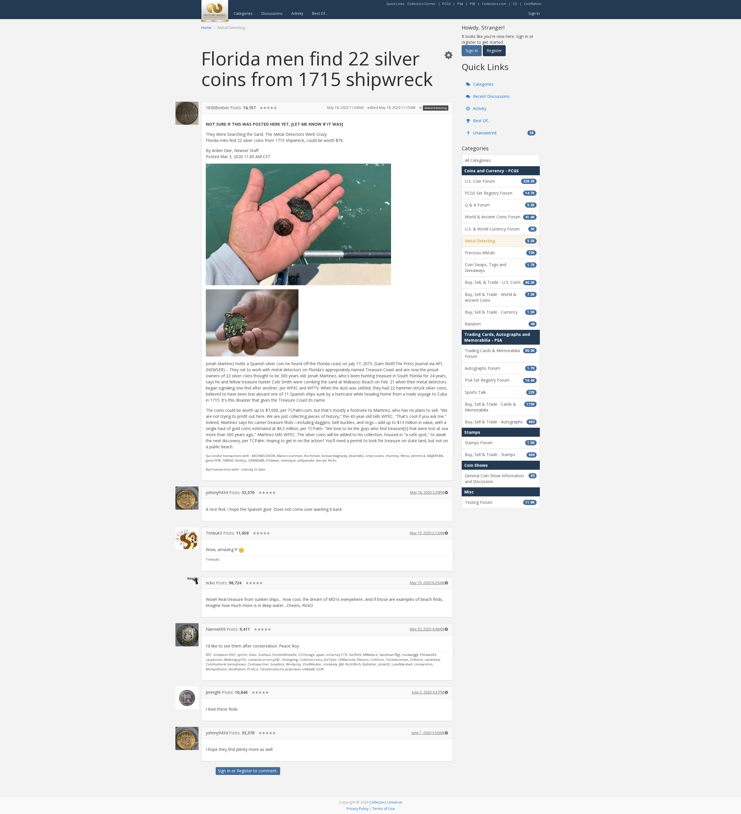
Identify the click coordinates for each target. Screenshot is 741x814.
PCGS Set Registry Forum (500, 193)
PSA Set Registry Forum (500, 380)
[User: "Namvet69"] (187, 634)
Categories (243, 13)
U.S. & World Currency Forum (500, 229)
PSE (472, 3)
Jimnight (213, 692)
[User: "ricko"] (187, 580)
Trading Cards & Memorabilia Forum (500, 353)
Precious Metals (500, 252)
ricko (210, 583)
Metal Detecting (436, 108)
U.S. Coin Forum (500, 181)
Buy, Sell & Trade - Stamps (500, 454)
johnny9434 (217, 492)
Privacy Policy (357, 808)
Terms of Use (383, 808)
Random (500, 324)
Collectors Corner (421, 3)
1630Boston (217, 107)
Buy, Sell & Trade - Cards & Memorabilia (500, 407)
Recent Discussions (490, 96)
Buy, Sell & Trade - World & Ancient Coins (500, 297)
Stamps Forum (500, 442)
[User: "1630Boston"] (187, 113)
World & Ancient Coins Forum (500, 216)
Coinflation (532, 3)
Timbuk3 (214, 533)
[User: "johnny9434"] (187, 498)
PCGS (446, 3)
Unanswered (502, 133)
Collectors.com (494, 3)
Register (244, 770)
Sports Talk (500, 392)
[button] (448, 55)
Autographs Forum (500, 368)
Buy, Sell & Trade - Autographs (500, 422)
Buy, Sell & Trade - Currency (500, 312)
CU (515, 3)
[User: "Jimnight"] (187, 697)
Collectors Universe (385, 802)
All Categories (478, 160)
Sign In (534, 13)
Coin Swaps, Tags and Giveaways (500, 267)
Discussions (272, 13)
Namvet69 (215, 629)
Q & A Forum (500, 205)
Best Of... (320, 13)
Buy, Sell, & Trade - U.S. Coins (500, 282)
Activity (297, 13)
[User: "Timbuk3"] (187, 538)
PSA (460, 3)
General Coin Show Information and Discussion (500, 478)
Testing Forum (500, 502)
